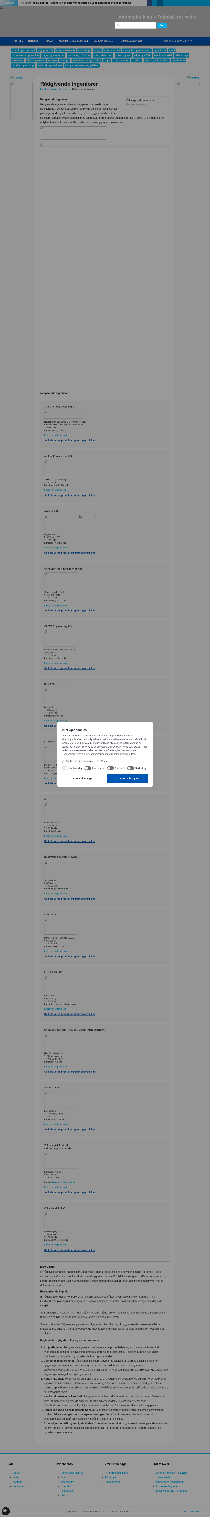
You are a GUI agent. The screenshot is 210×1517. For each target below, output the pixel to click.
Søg (161, 25)
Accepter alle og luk (127, 778)
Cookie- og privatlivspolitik (79, 761)
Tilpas (103, 761)
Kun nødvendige (82, 778)
